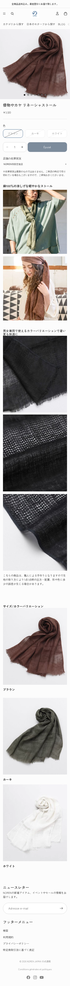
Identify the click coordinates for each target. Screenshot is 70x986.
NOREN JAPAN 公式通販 (39, 961)
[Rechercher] (12, 14)
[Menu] (4, 13)
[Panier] (65, 14)
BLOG (61, 24)
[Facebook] (28, 977)
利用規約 (8, 937)
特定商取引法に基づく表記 (18, 950)
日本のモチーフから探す (41, 24)
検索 (5, 930)
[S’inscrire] (61, 908)
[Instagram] (35, 977)
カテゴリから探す (13, 24)
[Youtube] (41, 977)
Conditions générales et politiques (35, 969)
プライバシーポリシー (16, 943)
